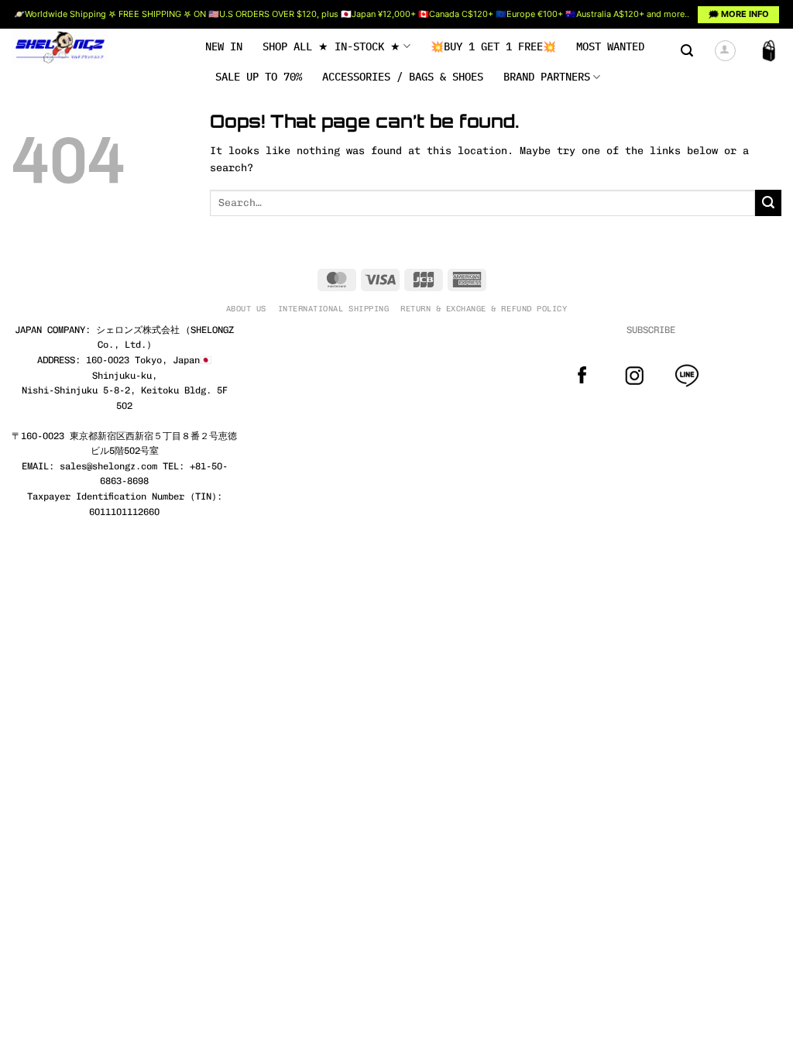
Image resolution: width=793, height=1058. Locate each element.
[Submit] (768, 203)
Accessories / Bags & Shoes (402, 77)
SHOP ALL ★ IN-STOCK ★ (331, 46)
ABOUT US (246, 309)
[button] (687, 51)
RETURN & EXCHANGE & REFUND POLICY (483, 309)
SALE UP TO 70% (258, 77)
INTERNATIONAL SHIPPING (333, 309)
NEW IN (223, 46)
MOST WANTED (610, 46)
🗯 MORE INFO (739, 14)
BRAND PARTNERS (546, 77)
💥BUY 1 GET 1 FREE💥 (493, 46)
